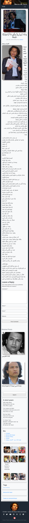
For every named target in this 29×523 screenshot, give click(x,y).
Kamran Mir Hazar (10, 435)
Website (4, 316)
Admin (21, 39)
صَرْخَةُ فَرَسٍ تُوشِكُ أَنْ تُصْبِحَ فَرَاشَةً (12, 386)
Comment (5, 289)
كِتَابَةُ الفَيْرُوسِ (6, 356)
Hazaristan (8, 487)
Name (4, 305)
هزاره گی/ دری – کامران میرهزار (13, 439)
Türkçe (7, 438)
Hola (3, 6)
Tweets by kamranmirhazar (10, 498)
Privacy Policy (9, 436)
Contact (8, 433)
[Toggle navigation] (25, 6)
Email (4, 311)
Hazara (4, 487)
